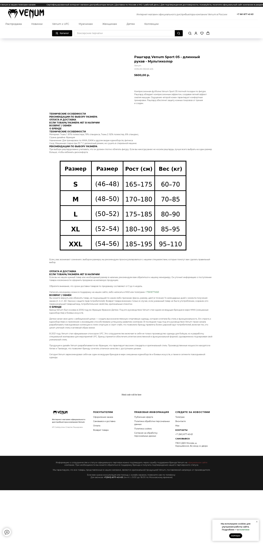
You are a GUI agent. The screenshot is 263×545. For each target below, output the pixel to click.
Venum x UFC (60, 23)
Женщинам (109, 23)
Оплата (96, 425)
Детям (131, 23)
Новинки (37, 23)
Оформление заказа (103, 417)
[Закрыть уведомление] (256, 521)
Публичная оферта (143, 417)
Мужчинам (86, 23)
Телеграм (180, 417)
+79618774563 (152, 292)
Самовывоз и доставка (104, 421)
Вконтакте (180, 421)
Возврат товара (100, 430)
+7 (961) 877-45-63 (184, 434)
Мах (177, 425)
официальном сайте (197, 462)
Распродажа (13, 23)
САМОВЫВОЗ (182, 438)
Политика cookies (143, 428)
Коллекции (151, 23)
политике (244, 529)
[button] (189, 33)
